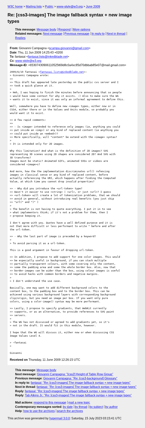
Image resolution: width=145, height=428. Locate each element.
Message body (46, 29)
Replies (20, 38)
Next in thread (116, 33)
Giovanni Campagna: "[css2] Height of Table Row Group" (75, 374)
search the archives (70, 411)
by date (68, 406)
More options (81, 29)
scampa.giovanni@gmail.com (69, 48)
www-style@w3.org (70, 6)
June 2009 (93, 6)
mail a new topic (79, 402)
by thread (81, 406)
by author (111, 406)
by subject (96, 406)
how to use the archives (39, 411)
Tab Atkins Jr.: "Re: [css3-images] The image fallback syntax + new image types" (78, 395)
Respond (64, 29)
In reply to (98, 33)
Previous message (76, 33)
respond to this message (50, 402)
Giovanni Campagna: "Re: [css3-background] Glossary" (80, 378)
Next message (52, 33)
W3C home (15, 6)
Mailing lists (34, 6)
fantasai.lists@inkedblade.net (47, 56)
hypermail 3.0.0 (59, 418)
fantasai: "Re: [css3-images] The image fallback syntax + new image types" (81, 382)
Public (49, 6)
